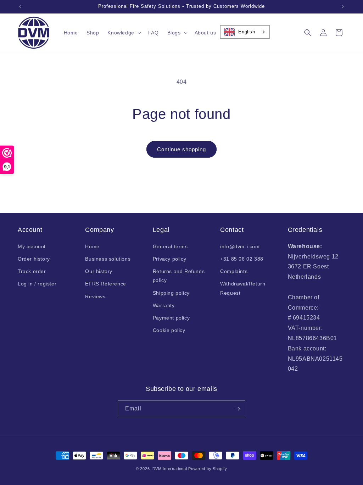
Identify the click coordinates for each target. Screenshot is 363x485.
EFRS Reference (105, 284)
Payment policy (171, 318)
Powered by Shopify (207, 469)
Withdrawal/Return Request (242, 288)
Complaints (233, 271)
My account (32, 246)
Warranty (164, 305)
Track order (32, 271)
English (246, 31)
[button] (123, 32)
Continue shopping (181, 149)
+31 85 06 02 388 (241, 259)
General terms (170, 246)
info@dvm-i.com (239, 246)
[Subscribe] (237, 408)
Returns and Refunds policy (179, 275)
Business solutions (107, 259)
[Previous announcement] (20, 6)
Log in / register (37, 284)
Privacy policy (169, 259)
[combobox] (244, 32)
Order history (34, 259)
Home (92, 246)
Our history (98, 271)
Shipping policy (171, 293)
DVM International (169, 469)
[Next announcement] (343, 6)
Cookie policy (169, 330)
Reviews (95, 296)
